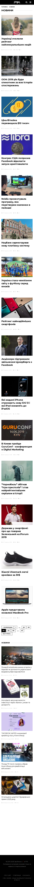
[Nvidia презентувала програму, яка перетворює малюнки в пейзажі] (17, 185)
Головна (4, 7)
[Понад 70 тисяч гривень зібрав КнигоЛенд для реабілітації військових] (17, 752)
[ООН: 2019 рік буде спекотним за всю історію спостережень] (17, 66)
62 (24, 627)
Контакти (26, 875)
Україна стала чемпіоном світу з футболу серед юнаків (16, 283)
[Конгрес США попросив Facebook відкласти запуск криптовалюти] (17, 144)
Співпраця (17, 875)
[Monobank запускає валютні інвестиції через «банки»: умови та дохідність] (17, 688)
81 (22, 630)
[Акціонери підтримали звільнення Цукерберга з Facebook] (17, 345)
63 (29, 627)
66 (13, 630)
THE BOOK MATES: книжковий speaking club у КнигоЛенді (14, 734)
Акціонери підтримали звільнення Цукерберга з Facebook (16, 362)
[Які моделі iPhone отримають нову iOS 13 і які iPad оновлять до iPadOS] (17, 386)
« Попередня (7, 627)
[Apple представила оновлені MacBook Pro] (17, 596)
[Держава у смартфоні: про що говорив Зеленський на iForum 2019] (17, 514)
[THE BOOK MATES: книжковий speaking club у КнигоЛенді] (17, 721)
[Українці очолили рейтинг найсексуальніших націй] (17, 25)
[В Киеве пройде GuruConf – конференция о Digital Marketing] (17, 430)
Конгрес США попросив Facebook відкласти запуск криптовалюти (15, 161)
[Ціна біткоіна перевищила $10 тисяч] (17, 107)
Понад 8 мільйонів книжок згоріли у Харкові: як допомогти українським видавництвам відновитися (16, 669)
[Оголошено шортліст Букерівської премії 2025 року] (17, 785)
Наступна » (7, 633)
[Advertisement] (17, 819)
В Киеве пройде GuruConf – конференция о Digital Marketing (16, 446)
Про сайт (7, 875)
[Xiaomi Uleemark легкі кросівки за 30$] (17, 558)
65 (8, 630)
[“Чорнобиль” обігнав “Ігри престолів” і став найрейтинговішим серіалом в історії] (17, 471)
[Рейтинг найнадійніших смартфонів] (17, 308)
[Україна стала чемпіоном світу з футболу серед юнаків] (17, 267)
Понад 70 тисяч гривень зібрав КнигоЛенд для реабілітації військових (14, 766)
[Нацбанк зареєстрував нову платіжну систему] (17, 229)
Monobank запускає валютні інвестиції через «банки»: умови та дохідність (15, 702)
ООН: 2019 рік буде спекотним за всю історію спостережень (16, 82)
